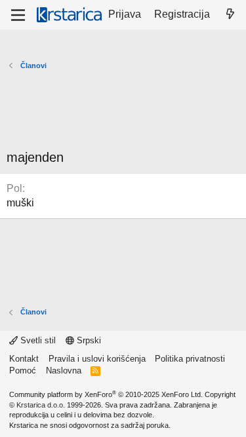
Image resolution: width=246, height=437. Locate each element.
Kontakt (24, 359)
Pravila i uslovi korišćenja (97, 359)
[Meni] (18, 15)
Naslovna (63, 370)
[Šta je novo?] (229, 14)
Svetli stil (37, 340)
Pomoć (22, 370)
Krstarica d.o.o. (40, 405)
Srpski (87, 340)
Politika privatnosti (190, 359)
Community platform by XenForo (106, 394)
